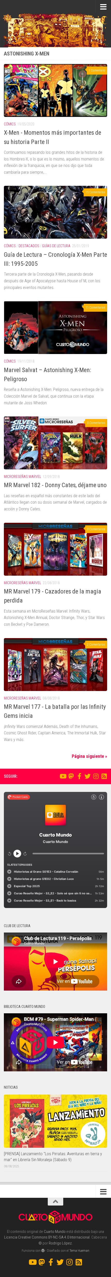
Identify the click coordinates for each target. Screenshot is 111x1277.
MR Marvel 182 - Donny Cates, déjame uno (55, 485)
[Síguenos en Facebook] (79, 776)
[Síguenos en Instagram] (96, 776)
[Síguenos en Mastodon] (71, 776)
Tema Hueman (79, 1250)
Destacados (29, 246)
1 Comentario (97, 70)
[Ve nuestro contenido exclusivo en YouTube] (63, 776)
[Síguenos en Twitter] (87, 776)
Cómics (10, 124)
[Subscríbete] (104, 776)
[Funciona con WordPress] (43, 1250)
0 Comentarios (96, 423)
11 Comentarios (95, 307)
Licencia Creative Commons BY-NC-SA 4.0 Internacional (47, 1237)
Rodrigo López (60, 1243)
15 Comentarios (95, 192)
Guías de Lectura (56, 246)
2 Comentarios (96, 644)
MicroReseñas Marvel (22, 477)
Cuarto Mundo (55, 1231)
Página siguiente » (89, 756)
